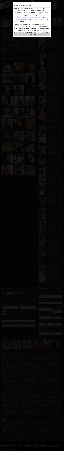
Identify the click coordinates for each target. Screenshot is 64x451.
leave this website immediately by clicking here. (30, 17)
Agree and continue (32, 34)
